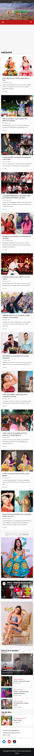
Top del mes (23, 718)
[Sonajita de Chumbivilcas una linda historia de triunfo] (17, 223)
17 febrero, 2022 (7, 518)
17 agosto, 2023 (7, 123)
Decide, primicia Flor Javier (22, 681)
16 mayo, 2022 (7, 360)
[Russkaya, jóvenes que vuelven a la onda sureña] (17, 264)
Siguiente (25, 534)
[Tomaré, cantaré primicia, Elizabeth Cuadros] (6, 693)
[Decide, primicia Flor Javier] (6, 681)
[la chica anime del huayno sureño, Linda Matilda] (17, 460)
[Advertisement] (17, 36)
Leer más (4, 91)
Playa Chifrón (18, 720)
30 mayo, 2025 (18, 695)
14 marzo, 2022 (7, 477)
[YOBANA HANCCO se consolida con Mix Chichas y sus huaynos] (17, 302)
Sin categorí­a (11, 390)
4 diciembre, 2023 (7, 82)
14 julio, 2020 (17, 722)
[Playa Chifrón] (6, 720)
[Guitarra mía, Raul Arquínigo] (17, 664)
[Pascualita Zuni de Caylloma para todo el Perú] (17, 65)
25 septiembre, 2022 (8, 240)
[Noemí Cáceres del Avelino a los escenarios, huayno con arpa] (17, 501)
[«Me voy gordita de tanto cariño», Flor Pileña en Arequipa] (17, 106)
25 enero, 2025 (18, 707)
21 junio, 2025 (18, 683)
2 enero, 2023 (7, 161)
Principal (5, 73)
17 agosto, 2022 (7, 281)
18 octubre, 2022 (7, 200)
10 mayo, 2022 (7, 398)
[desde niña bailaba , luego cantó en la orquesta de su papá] (17, 381)
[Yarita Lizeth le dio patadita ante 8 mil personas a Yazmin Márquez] (17, 420)
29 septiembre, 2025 (8, 672)
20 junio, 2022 (7, 319)
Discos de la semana (7, 668)
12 (21, 534)
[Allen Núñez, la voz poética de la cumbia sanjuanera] (17, 343)
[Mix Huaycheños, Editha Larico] (6, 704)
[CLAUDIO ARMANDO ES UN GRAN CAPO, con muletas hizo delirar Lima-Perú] (17, 183)
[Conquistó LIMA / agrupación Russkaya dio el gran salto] (17, 144)
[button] (3, 22)
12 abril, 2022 (7, 437)
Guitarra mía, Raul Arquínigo (13, 670)
